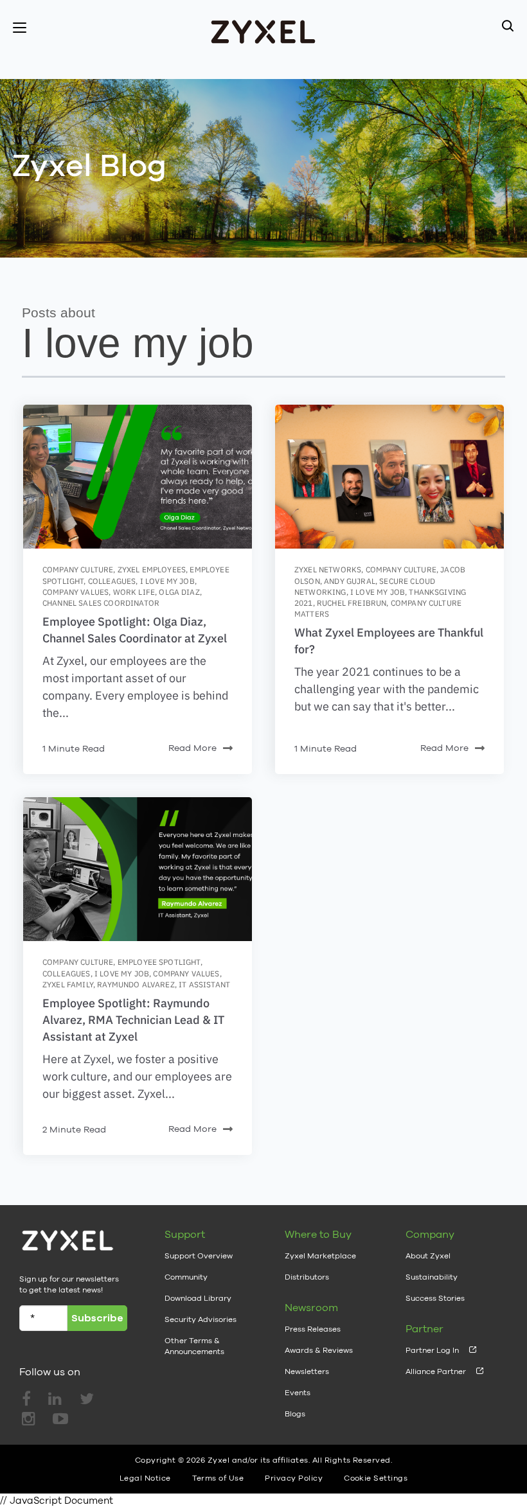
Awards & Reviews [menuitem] (319, 1350)
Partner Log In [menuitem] (432, 1350)
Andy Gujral (349, 581)
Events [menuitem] (297, 1392)
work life (134, 592)
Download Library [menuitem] (198, 1298)
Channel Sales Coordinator (100, 603)
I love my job (167, 581)
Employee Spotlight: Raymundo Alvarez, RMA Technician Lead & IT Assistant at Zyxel (133, 1020)
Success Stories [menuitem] (435, 1298)
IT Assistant (204, 984)
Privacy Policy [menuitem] (294, 1478)
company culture (77, 569)
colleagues (112, 581)
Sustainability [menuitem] (432, 1277)
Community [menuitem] (186, 1277)
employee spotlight (159, 962)
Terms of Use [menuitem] (218, 1478)
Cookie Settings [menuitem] (375, 1478)
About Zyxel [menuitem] (428, 1255)
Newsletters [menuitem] (307, 1371)
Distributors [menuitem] (307, 1277)
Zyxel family (67, 984)
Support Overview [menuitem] (199, 1255)
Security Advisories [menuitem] (201, 1319)
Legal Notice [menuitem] (145, 1478)
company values (75, 592)
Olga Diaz (179, 592)
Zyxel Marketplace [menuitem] (320, 1255)
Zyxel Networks (327, 569)
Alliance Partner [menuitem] (436, 1371)
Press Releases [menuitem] (313, 1329)
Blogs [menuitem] (295, 1413)
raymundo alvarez (136, 984)
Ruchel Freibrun (351, 603)
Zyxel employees (152, 569)
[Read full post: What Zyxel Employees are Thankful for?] (389, 477)
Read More (192, 748)
